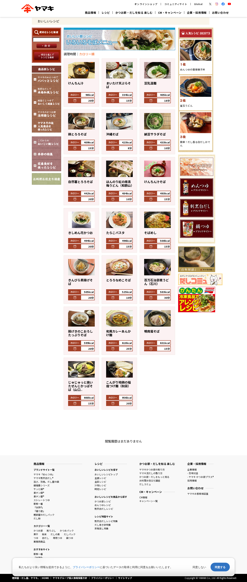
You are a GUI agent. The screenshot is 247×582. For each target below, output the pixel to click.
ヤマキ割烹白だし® (43, 478)
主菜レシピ (100, 481)
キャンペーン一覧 (148, 501)
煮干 (36, 534)
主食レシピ (100, 478)
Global (198, 4)
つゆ (36, 537)
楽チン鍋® (39, 492)
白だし (45, 537)
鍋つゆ (69, 537)
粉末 (44, 534)
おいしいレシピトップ (106, 474)
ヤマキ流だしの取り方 (150, 473)
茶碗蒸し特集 (101, 528)
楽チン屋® (39, 496)
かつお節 (38, 530)
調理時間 (70, 54)
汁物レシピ (100, 485)
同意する (220, 567)
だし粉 (37, 518)
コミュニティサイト (175, 4)
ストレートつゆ (42, 500)
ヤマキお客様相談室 (197, 493)
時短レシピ (100, 489)
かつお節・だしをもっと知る (154, 476)
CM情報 (143, 497)
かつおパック (67, 530)
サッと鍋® (39, 489)
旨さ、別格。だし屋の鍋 (46, 481)
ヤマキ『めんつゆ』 (44, 474)
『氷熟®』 (39, 507)
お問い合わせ (220, 12)
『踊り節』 (39, 511)
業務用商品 (39, 541)
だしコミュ (145, 484)
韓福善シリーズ (42, 485)
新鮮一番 (38, 503)
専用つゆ (57, 537)
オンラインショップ (145, 4)
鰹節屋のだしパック (44, 514)
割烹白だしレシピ (104, 508)
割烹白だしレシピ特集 (106, 521)
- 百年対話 (192, 473)
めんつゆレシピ (103, 505)
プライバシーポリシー (86, 567)
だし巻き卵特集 (103, 524)
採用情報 (192, 480)
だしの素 (55, 534)
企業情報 (192, 469)
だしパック (69, 534)
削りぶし (51, 530)
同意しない (199, 567)
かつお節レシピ (103, 501)
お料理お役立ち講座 (149, 480)
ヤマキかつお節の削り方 (152, 469)
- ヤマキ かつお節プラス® (200, 476)
